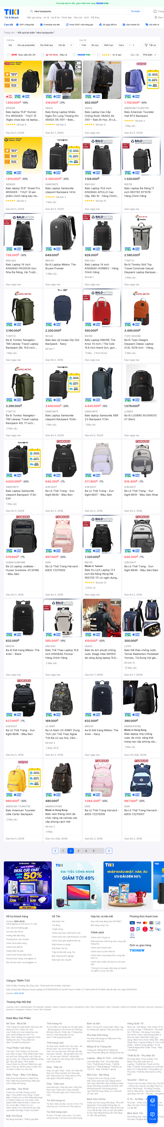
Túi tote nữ (64, 1106)
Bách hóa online (141, 1040)
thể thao (95, 17)
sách (86, 17)
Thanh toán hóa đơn (136, 1083)
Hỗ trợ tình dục (29, 1107)
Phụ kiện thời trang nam (104, 1039)
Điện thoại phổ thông (21, 1081)
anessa (158, 1007)
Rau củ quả (16, 1054)
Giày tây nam (67, 1087)
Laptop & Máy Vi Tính (149, 1042)
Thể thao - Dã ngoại (140, 1032)
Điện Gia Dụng (14, 1115)
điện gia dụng (34, 17)
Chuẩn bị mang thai (21, 1042)
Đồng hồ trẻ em (117, 1052)
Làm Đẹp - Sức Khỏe (17, 1088)
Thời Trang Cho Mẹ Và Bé (18, 1027)
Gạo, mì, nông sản (21, 1059)
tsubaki (47, 1009)
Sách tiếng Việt (134, 1116)
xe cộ (46, 17)
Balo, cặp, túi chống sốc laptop (105, 1028)
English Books (143, 1119)
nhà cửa (78, 17)
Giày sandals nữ (62, 1073)
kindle (133, 1007)
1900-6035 (19, 921)
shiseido (10, 1009)
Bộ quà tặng (100, 1115)
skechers (100, 1007)
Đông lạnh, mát (26, 1056)
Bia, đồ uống (16, 1061)
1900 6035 (19, 993)
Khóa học (151, 1083)
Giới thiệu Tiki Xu (59, 948)
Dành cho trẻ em (20, 1064)
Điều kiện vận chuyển (61, 960)
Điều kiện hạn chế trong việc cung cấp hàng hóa (108, 942)
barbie (48, 1007)
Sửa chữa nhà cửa (100, 1081)
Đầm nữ (57, 1027)
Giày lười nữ (70, 1075)
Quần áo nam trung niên (63, 1059)
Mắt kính (112, 1038)
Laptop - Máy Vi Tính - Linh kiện (105, 1058)
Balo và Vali (93, 1023)
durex (70, 1007)
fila (41, 1009)
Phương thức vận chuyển (17, 939)
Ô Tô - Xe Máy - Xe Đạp (140, 1099)
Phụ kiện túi (75, 1106)
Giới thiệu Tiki (58, 921)
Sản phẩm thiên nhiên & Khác (22, 1101)
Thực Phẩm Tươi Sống (18, 1047)
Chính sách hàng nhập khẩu (19, 955)
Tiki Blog (56, 925)
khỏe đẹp (67, 17)
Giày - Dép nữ (54, 1067)
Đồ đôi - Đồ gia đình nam (67, 1054)
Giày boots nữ (57, 1075)
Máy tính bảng (18, 1083)
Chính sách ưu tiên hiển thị (103, 951)
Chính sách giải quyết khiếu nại (66, 940)
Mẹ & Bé (145, 1037)
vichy (35, 1009)
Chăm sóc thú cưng (96, 1102)
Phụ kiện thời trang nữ (97, 1038)
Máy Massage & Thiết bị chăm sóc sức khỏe (24, 1098)
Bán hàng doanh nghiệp (63, 956)
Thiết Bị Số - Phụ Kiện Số (141, 1055)
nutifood (125, 1007)
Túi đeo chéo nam (62, 1115)
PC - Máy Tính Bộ (100, 1069)
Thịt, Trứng (21, 1051)
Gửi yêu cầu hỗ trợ (14, 931)
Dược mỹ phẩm (32, 1110)
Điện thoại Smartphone (17, 1078)
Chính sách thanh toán (101, 947)
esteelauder (26, 1007)
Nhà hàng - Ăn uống (142, 1088)
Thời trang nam (55, 1042)
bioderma (79, 1007)
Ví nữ (76, 1104)
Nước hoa (16, 1107)
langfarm (20, 1009)
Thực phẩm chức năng (21, 1095)
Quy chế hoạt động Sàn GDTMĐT (106, 921)
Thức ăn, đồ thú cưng (21, 1066)
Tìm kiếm (135, 11)
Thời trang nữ (54, 1023)
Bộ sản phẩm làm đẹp (23, 1108)
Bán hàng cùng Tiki (100, 925)
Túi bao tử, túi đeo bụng (71, 1118)
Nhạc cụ (108, 1091)
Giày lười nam (53, 1087)
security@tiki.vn (29, 962)
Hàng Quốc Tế (135, 1023)
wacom (150, 1007)
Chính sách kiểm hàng (16, 943)
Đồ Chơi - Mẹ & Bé (16, 1023)
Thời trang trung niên (61, 1037)
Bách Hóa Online (96, 1099)
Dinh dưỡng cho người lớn (23, 1037)
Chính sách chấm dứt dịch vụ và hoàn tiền (108, 963)
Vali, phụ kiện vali (115, 1029)
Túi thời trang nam (57, 1111)
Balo (89, 1027)
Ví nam (50, 1115)
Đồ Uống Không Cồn (103, 1113)
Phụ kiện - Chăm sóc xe (138, 1102)
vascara (10, 1007)
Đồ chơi (34, 1027)
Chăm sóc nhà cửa (23, 1069)
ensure (63, 1007)
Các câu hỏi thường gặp (17, 928)
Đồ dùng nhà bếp (14, 1119)
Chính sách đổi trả (14, 947)
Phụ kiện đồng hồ (100, 1052)
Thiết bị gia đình (31, 1119)
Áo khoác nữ (68, 1029)
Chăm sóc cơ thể (20, 1097)
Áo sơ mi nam (64, 1049)
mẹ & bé (55, 17)
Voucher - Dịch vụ (137, 1079)
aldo (109, 1007)
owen (55, 1007)
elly (87, 1007)
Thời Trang (152, 1027)
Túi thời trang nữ (56, 1100)
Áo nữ (49, 1027)
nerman (141, 1007)
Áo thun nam (52, 1046)
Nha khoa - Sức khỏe (144, 1091)
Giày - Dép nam (55, 1083)
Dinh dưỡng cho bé (20, 1034)
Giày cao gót (52, 1070)
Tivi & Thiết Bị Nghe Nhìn (143, 1046)
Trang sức (91, 1050)
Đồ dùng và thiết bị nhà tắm (105, 1086)
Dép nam (61, 1090)
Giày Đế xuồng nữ (65, 1078)
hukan (29, 1009)
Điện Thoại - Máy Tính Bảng (21, 1074)
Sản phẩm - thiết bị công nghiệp (145, 1043)
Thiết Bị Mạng (102, 1066)
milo (92, 1007)
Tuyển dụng (57, 929)
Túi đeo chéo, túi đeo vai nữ (59, 1104)
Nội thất (100, 1083)
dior (17, 1007)
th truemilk (38, 1007)
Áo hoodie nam (59, 1051)
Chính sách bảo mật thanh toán (66, 933)
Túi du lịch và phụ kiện (103, 1027)
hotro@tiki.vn (30, 958)
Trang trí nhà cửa (94, 1078)
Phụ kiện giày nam (60, 1092)
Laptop (112, 1069)
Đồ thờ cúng (97, 1091)
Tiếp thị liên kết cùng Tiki (63, 952)
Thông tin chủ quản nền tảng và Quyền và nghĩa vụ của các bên (109, 969)
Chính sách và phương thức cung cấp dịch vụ (108, 956)
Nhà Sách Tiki (135, 1113)
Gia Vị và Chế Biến (100, 1107)
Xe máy (135, 1105)
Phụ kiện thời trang (97, 1035)
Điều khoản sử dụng (61, 944)
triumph (115, 1007)
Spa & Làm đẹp (147, 1086)
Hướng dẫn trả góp (15, 951)
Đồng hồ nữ (103, 1050)
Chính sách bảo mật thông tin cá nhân (69, 937)
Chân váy (66, 1032)
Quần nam (64, 1046)
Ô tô (143, 1105)
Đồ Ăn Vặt (97, 1110)
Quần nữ (66, 1027)
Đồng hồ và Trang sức (99, 1046)
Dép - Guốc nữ (67, 1070)
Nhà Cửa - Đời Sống (98, 1074)
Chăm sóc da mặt (14, 1092)
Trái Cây (10, 1051)
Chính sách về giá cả (100, 937)
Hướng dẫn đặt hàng (15, 935)
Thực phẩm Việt (30, 1054)
